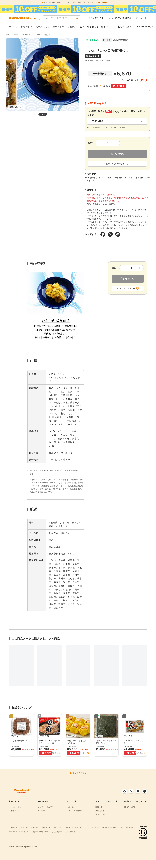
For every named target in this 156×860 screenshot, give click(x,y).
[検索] (77, 18)
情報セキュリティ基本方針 (18, 832)
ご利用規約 (13, 827)
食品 (16, 35)
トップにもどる (79, 773)
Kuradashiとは (15, 807)
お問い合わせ (70, 832)
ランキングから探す (19, 26)
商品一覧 (70, 807)
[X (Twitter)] (131, 791)
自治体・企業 (129, 807)
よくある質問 (57, 832)
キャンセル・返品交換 (73, 827)
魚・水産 (24, 35)
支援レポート (100, 807)
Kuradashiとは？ (106, 2)
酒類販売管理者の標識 (40, 832)
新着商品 (72, 26)
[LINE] (138, 791)
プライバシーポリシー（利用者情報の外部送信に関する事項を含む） (110, 827)
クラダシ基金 (100, 814)
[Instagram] (144, 791)
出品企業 (41, 811)
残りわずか (58, 26)
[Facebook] (124, 791)
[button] (59, 753)
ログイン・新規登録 (75, 811)
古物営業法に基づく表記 (30, 827)
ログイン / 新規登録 (36, 18)
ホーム (8, 35)
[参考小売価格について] (101, 86)
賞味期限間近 (43, 26)
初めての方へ (125, 26)
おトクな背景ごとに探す (93, 26)
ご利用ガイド (14, 811)
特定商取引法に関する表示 (52, 827)
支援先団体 (99, 811)
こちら (107, 213)
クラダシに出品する (46, 807)
